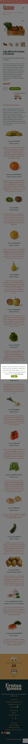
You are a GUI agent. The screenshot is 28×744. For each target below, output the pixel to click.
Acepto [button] (14, 376)
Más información (19, 374)
